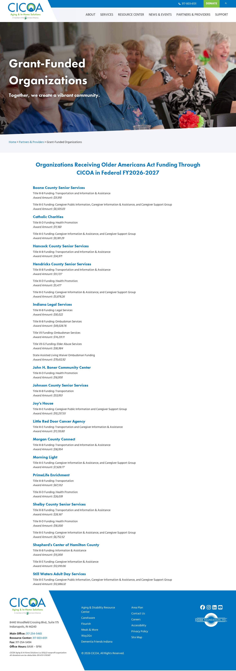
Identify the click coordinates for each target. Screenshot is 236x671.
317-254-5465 (34, 633)
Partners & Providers (31, 142)
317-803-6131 (40, 638)
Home (12, 142)
